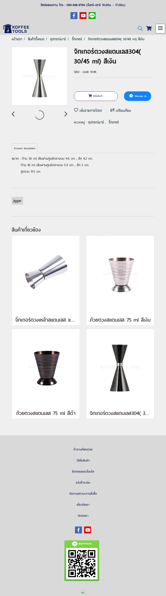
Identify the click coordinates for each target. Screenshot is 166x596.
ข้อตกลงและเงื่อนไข (83, 471)
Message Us (140, 96)
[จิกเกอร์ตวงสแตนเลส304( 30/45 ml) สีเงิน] (39, 76)
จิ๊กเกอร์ (114, 122)
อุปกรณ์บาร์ (96, 122)
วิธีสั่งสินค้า (83, 460)
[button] (138, 28)
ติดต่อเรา (83, 515)
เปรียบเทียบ (123, 110)
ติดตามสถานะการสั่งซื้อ (83, 493)
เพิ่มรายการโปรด (90, 110)
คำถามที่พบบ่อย (83, 449)
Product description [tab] (24, 148)
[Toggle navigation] (160, 28)
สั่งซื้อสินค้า (97, 96)
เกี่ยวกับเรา (83, 504)
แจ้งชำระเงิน (83, 482)
